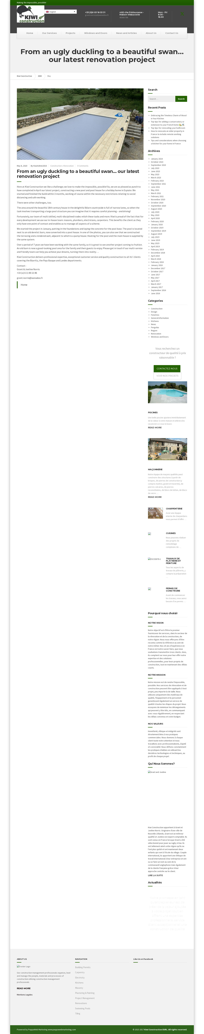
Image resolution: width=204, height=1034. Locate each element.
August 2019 (156, 234)
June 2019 (155, 240)
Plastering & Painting (85, 993)
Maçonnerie (155, 469)
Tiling (77, 1013)
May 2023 (155, 174)
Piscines (153, 412)
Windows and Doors (95, 33)
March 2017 (156, 284)
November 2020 (158, 199)
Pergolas (155, 327)
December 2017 (158, 268)
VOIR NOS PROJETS (167, 375)
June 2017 (155, 274)
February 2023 (157, 180)
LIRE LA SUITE (155, 875)
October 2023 (157, 162)
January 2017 (157, 287)
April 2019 (155, 246)
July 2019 (155, 237)
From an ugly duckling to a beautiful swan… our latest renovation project (78, 174)
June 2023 (155, 171)
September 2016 (158, 290)
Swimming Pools (82, 1008)
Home (29, 33)
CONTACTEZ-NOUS (167, 368)
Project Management (85, 998)
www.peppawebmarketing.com (62, 1029)
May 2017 (155, 277)
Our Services (49, 33)
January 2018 (157, 265)
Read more (155, 427)
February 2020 (157, 221)
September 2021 (158, 183)
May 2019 (155, 243)
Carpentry (80, 972)
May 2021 (155, 190)
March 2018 (156, 259)
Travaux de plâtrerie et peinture (173, 561)
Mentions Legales (25, 994)
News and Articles (126, 33)
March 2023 (156, 177)
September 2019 (158, 230)
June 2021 (155, 187)
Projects (70, 33)
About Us (151, 33)
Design (154, 311)
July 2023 (155, 168)
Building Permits (83, 967)
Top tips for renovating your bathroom (168, 128)
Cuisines (171, 533)
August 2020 (156, 209)
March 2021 (156, 193)
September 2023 (158, 165)
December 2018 (158, 252)
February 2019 (157, 249)
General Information (160, 318)
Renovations (81, 1003)
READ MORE (23, 988)
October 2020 (157, 202)
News (153, 324)
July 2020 (155, 212)
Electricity (80, 977)
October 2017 (157, 271)
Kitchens (155, 321)
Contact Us (171, 33)
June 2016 (155, 293)
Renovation (68, 165)
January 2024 (157, 158)
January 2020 (157, 224)
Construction (56, 165)
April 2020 (155, 218)
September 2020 (158, 205)
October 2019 (157, 227)
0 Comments (82, 165)
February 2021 (157, 196)
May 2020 (155, 215)
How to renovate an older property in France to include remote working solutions (167, 134)
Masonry (79, 987)
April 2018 (155, 255)
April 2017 (155, 281)
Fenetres (155, 315)
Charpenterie (174, 508)
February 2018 (157, 262)
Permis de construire (173, 589)
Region (154, 330)
